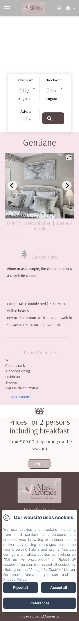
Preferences (39, 603)
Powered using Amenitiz (39, 616)
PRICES (39, 464)
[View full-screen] (69, 157)
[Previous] (12, 185)
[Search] (53, 118)
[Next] (67, 185)
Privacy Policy (14, 579)
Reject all (20, 587)
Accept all (58, 587)
